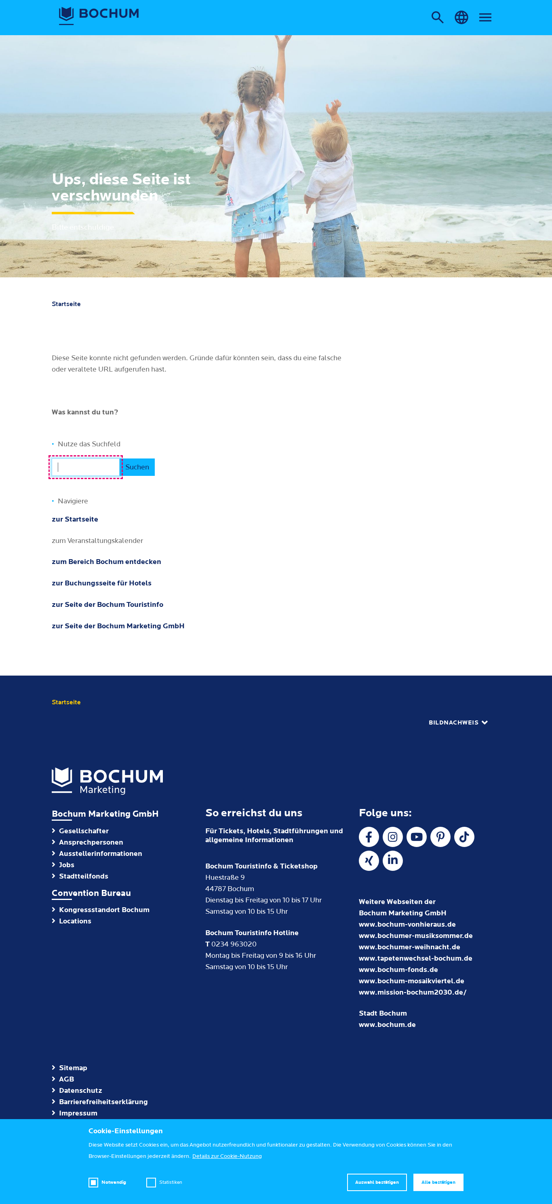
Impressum (78, 1113)
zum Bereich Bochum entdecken (106, 561)
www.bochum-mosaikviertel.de (411, 981)
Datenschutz (80, 1090)
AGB (66, 1079)
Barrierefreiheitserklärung (103, 1102)
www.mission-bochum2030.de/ (413, 992)
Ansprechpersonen (91, 842)
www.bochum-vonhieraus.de (407, 924)
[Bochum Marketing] (99, 16)
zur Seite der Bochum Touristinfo (107, 604)
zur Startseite (75, 519)
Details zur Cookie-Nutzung (227, 1156)
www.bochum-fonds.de (398, 969)
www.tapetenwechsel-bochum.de (415, 958)
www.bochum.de (387, 1024)
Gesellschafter (84, 831)
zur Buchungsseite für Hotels (102, 583)
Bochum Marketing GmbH (105, 814)
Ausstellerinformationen (100, 853)
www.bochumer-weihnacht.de (409, 947)
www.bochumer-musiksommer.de (416, 935)
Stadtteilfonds (83, 876)
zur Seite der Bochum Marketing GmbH (118, 626)
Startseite (66, 304)
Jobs (66, 865)
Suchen (137, 467)
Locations (75, 921)
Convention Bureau (91, 893)
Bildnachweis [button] (453, 723)
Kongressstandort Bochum (104, 910)
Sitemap (73, 1068)
